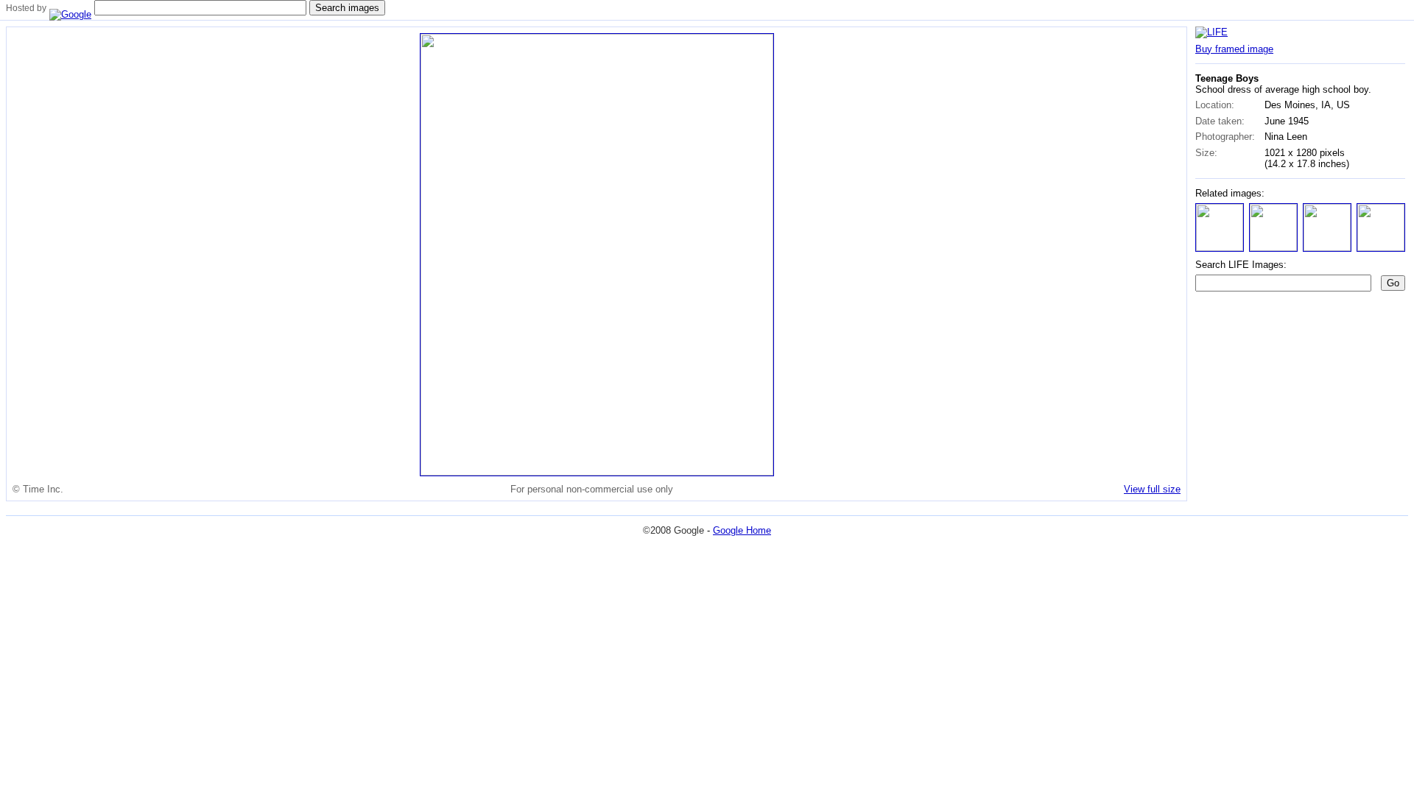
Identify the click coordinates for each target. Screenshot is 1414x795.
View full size (1152, 489)
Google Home (742, 530)
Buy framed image (1234, 48)
